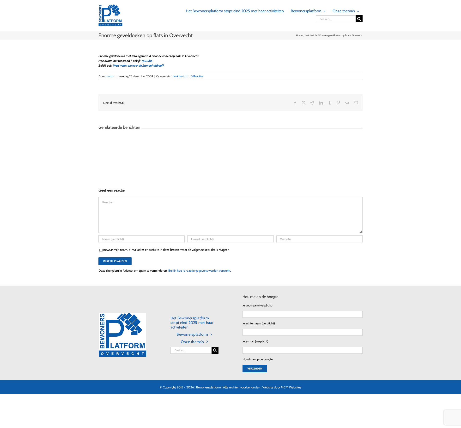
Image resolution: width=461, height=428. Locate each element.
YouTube (146, 61)
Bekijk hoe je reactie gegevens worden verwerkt (199, 270)
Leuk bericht (180, 76)
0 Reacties (197, 76)
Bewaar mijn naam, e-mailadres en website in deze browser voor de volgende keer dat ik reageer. (166, 250)
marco (110, 76)
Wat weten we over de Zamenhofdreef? (138, 65)
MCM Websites (291, 387)
